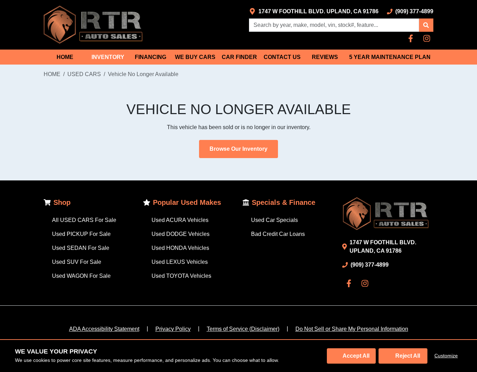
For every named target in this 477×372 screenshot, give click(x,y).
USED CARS (84, 74)
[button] (426, 25)
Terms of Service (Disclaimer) (243, 329)
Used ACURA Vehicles (180, 220)
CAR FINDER (239, 57)
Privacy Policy (173, 329)
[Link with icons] (412, 38)
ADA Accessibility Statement (104, 329)
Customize (446, 355)
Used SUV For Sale (76, 262)
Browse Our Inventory (238, 149)
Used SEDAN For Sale (80, 248)
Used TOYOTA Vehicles (181, 276)
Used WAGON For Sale (81, 276)
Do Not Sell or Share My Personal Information (351, 329)
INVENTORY (107, 57)
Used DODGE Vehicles (181, 234)
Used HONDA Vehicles (180, 248)
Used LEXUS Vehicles (180, 262)
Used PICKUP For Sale (81, 234)
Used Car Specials (274, 220)
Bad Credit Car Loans (278, 234)
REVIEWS (325, 57)
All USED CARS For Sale (84, 220)
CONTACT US (282, 57)
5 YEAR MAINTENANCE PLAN (390, 57)
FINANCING (150, 57)
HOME (65, 57)
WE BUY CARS (195, 57)
